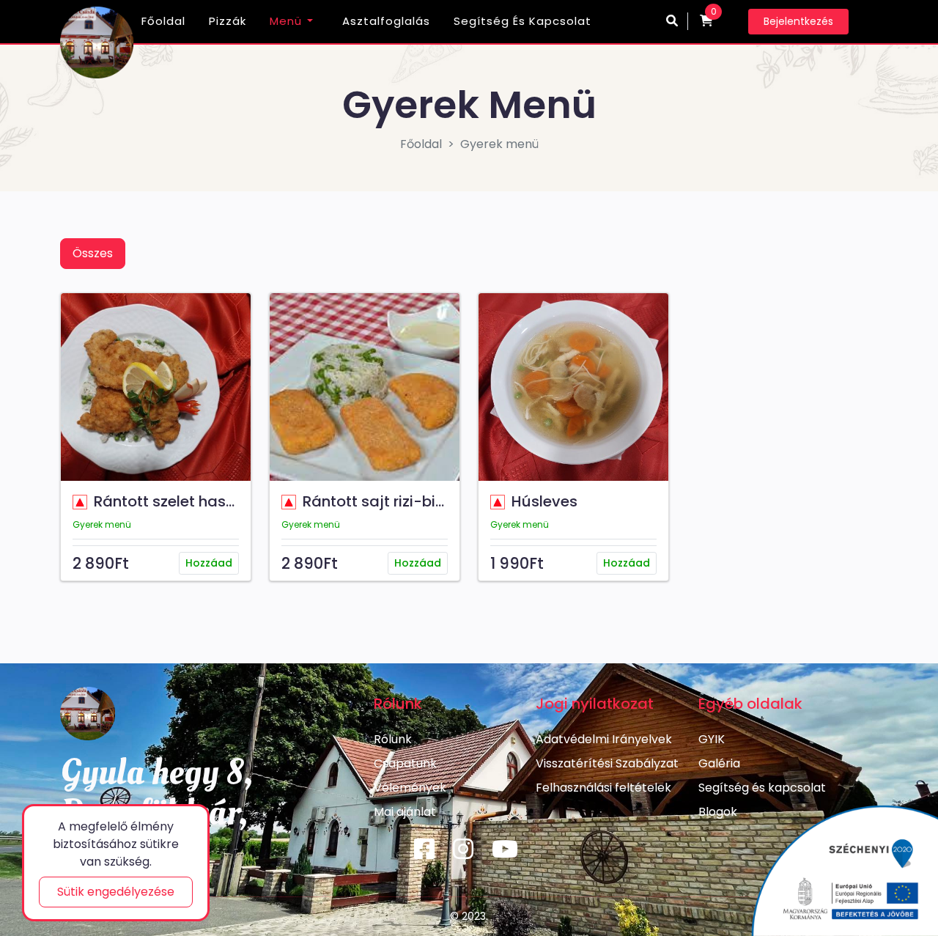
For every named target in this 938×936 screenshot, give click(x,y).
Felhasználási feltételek (603, 787)
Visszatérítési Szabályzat (607, 763)
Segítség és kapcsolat (522, 21)
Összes (93, 253)
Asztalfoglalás (386, 21)
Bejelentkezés (798, 21)
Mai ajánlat (405, 811)
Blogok (717, 811)
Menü (286, 21)
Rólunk (393, 739)
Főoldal (163, 21)
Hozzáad (208, 563)
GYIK (711, 739)
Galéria (719, 763)
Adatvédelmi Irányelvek (604, 739)
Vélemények (410, 787)
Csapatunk (405, 763)
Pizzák (227, 21)
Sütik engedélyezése (115, 891)
